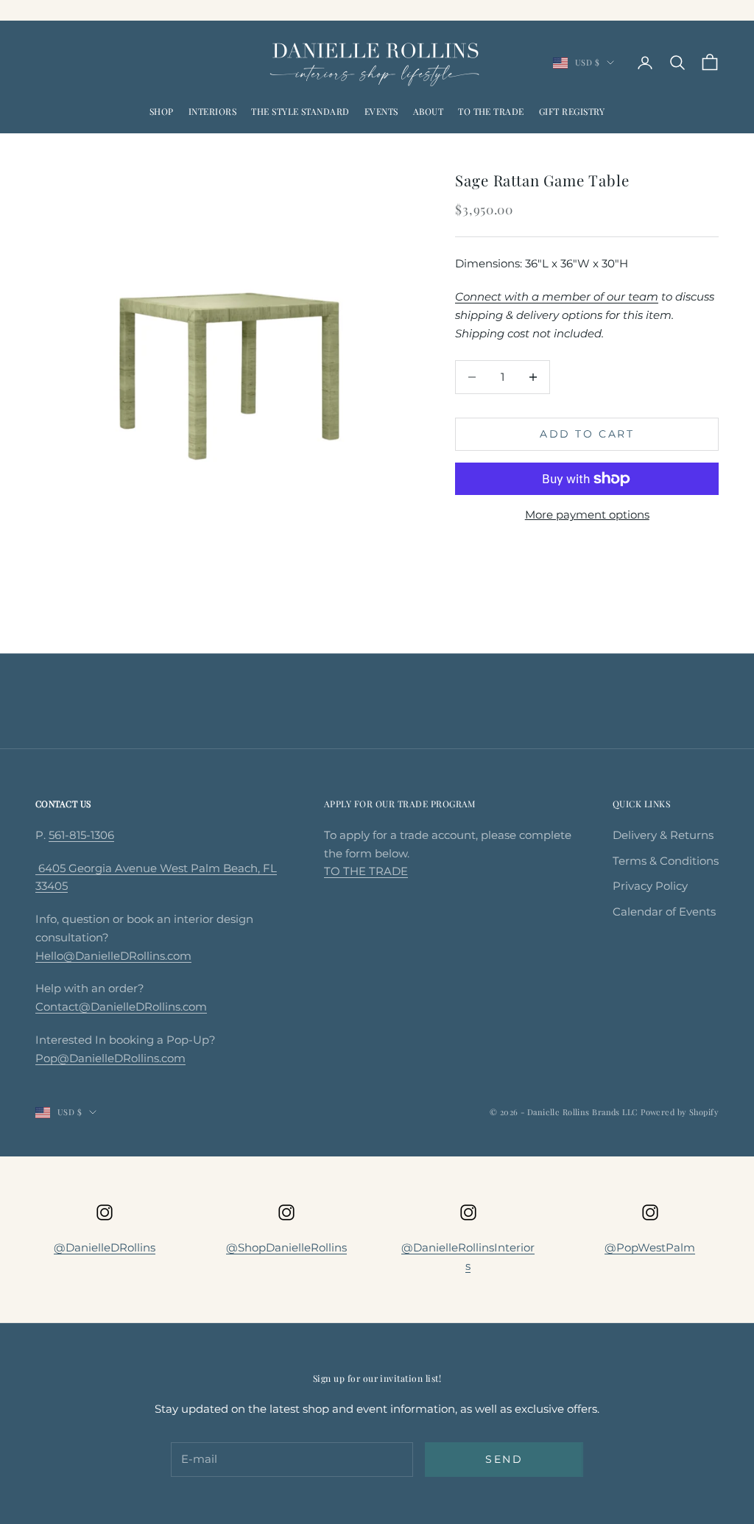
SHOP (161, 111)
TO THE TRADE (491, 111)
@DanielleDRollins (104, 1247)
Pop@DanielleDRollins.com (110, 1058)
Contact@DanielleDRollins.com (121, 1007)
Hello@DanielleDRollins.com (113, 956)
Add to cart (587, 433)
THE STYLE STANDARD (300, 111)
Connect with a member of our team (556, 296)
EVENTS (381, 111)
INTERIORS (212, 111)
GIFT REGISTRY (572, 111)
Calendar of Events (664, 912)
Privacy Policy (650, 886)
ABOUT (428, 111)
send (504, 1459)
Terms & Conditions (666, 861)
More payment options (587, 515)
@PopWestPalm (650, 1247)
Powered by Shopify (680, 1111)
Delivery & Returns (663, 835)
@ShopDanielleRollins (286, 1247)
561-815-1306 (81, 835)
